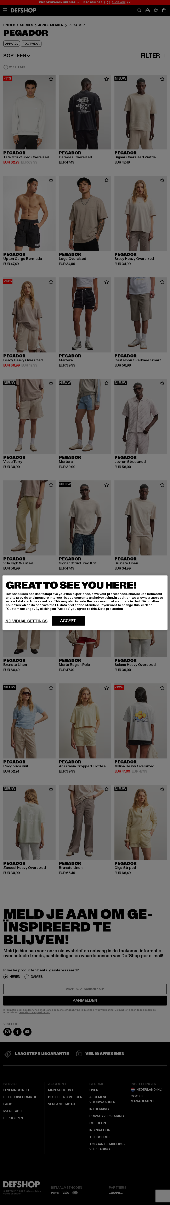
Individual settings (26, 621)
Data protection (110, 608)
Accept (68, 620)
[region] (84, 602)
